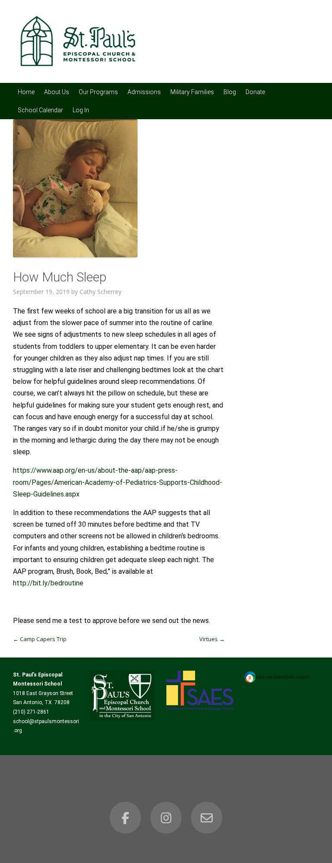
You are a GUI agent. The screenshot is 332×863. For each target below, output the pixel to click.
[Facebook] (125, 818)
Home (26, 92)
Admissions (144, 92)
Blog (229, 92)
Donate (255, 92)
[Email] (206, 818)
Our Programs (98, 92)
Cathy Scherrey (100, 292)
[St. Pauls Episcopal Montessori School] (78, 71)
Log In (81, 110)
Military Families (192, 92)
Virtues (212, 639)
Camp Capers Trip (40, 639)
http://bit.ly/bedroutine (48, 583)
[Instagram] (166, 818)
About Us (56, 92)
